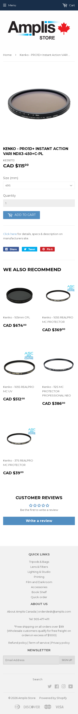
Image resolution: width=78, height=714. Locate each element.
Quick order (39, 597)
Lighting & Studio (39, 571)
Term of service (39, 642)
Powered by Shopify (53, 698)
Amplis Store (27, 698)
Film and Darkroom (39, 582)
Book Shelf (39, 592)
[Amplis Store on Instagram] (64, 687)
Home (7, 54)
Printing (39, 576)
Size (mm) (10, 178)
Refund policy (17, 642)
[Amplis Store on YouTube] (70, 687)
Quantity (9, 195)
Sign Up (67, 659)
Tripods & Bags (39, 561)
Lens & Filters (39, 566)
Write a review (39, 521)
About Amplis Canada (21, 611)
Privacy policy (60, 642)
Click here (10, 234)
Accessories (39, 587)
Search (37, 679)
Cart (71, 5)
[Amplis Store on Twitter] (50, 687)
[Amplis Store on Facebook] (56, 687)
